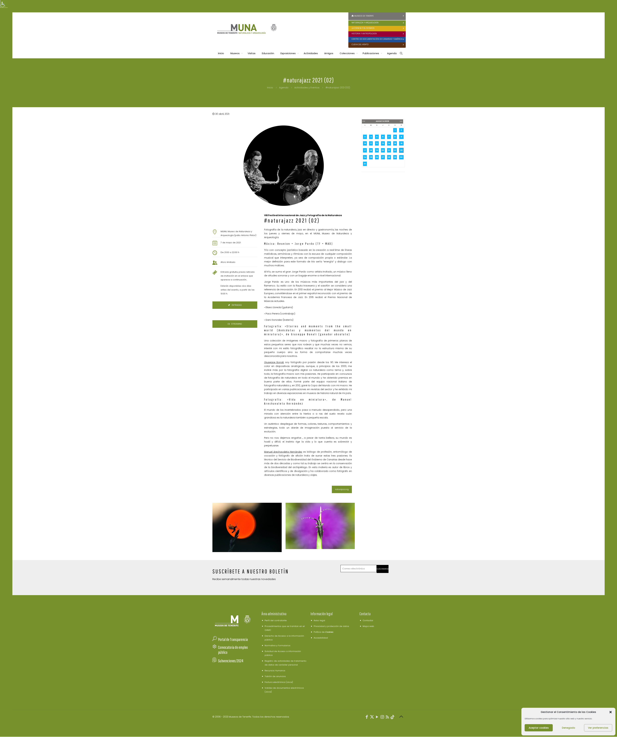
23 (401, 150)
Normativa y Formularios (277, 645)
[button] (610, 712)
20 (383, 150)
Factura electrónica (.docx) (279, 682)
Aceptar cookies (539, 727)
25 (371, 157)
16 (401, 143)
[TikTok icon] (392, 717)
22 (395, 150)
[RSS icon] (387, 717)
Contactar (368, 620)
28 (389, 157)
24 (365, 157)
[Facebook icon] (367, 717)
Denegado (568, 727)
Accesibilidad (321, 637)
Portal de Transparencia (233, 639)
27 (383, 157)
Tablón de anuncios (275, 676)
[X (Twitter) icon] (372, 717)
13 (383, 143)
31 (365, 163)
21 (389, 150)
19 (377, 150)
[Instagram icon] (382, 717)
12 (377, 143)
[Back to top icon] (401, 716)
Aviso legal (319, 620)
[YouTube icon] (377, 717)
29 (395, 157)
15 (395, 143)
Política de (323, 632)
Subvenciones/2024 (230, 660)
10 (365, 143)
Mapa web (368, 626)
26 (377, 157)
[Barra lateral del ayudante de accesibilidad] (4, 4)
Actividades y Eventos (306, 87)
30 (401, 157)
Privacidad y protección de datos (331, 626)
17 (365, 150)
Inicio (270, 87)
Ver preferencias (598, 727)
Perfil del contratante (276, 620)
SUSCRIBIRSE (383, 568)
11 (371, 143)
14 (389, 143)
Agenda (283, 87)
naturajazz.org (342, 489)
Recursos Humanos (275, 670)
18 (371, 150)
